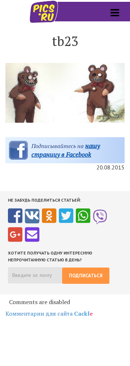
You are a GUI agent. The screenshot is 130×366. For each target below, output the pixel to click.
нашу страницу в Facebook (65, 150)
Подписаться (86, 276)
